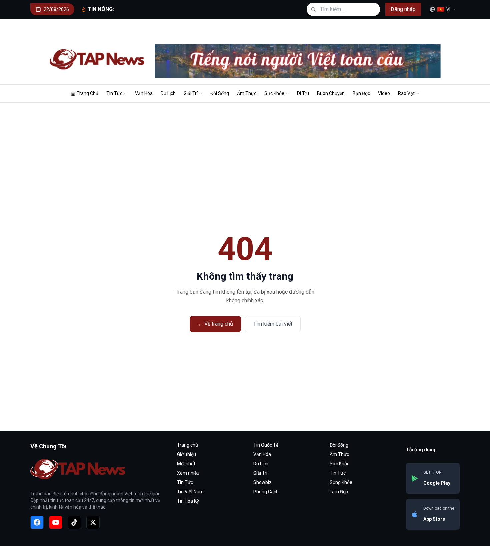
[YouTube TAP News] (55, 522)
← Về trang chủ (215, 324)
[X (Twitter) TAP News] (93, 522)
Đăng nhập (403, 9)
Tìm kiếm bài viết (272, 324)
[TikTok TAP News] (74, 522)
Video (384, 93)
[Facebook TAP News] (37, 522)
